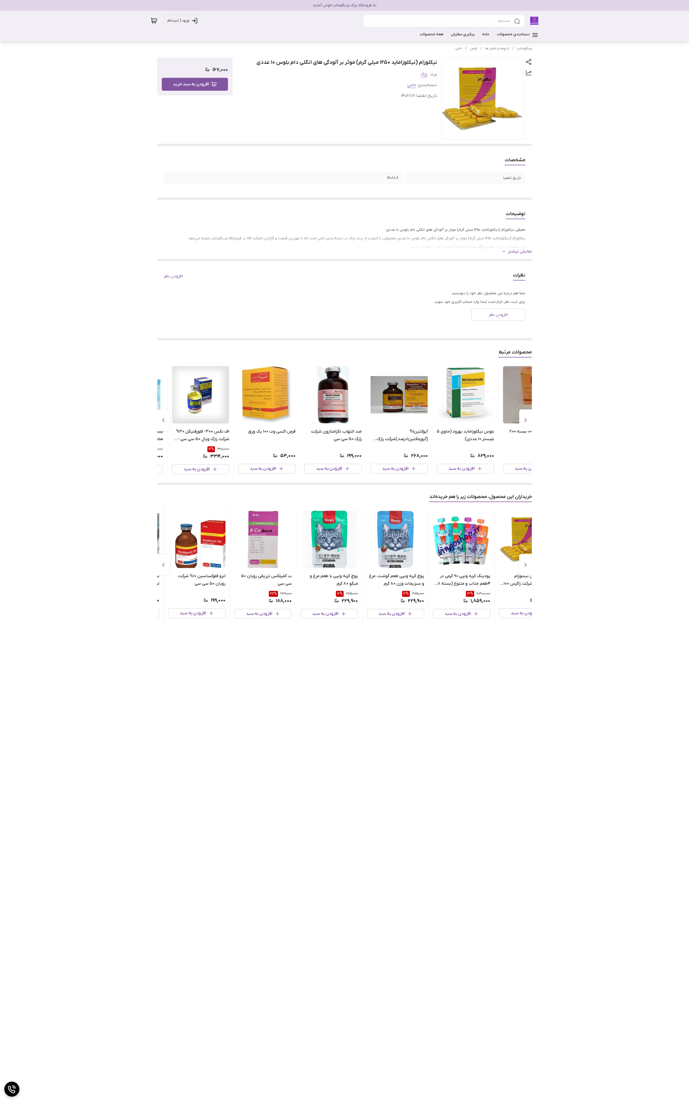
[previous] (525, 420)
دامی (458, 48)
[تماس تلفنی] (11, 1089)
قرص (473, 48)
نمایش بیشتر (520, 251)
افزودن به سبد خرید (191, 84)
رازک (423, 74)
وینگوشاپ (524, 48)
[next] (163, 420)
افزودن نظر (173, 276)
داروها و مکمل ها (497, 48)
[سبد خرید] (154, 20)
